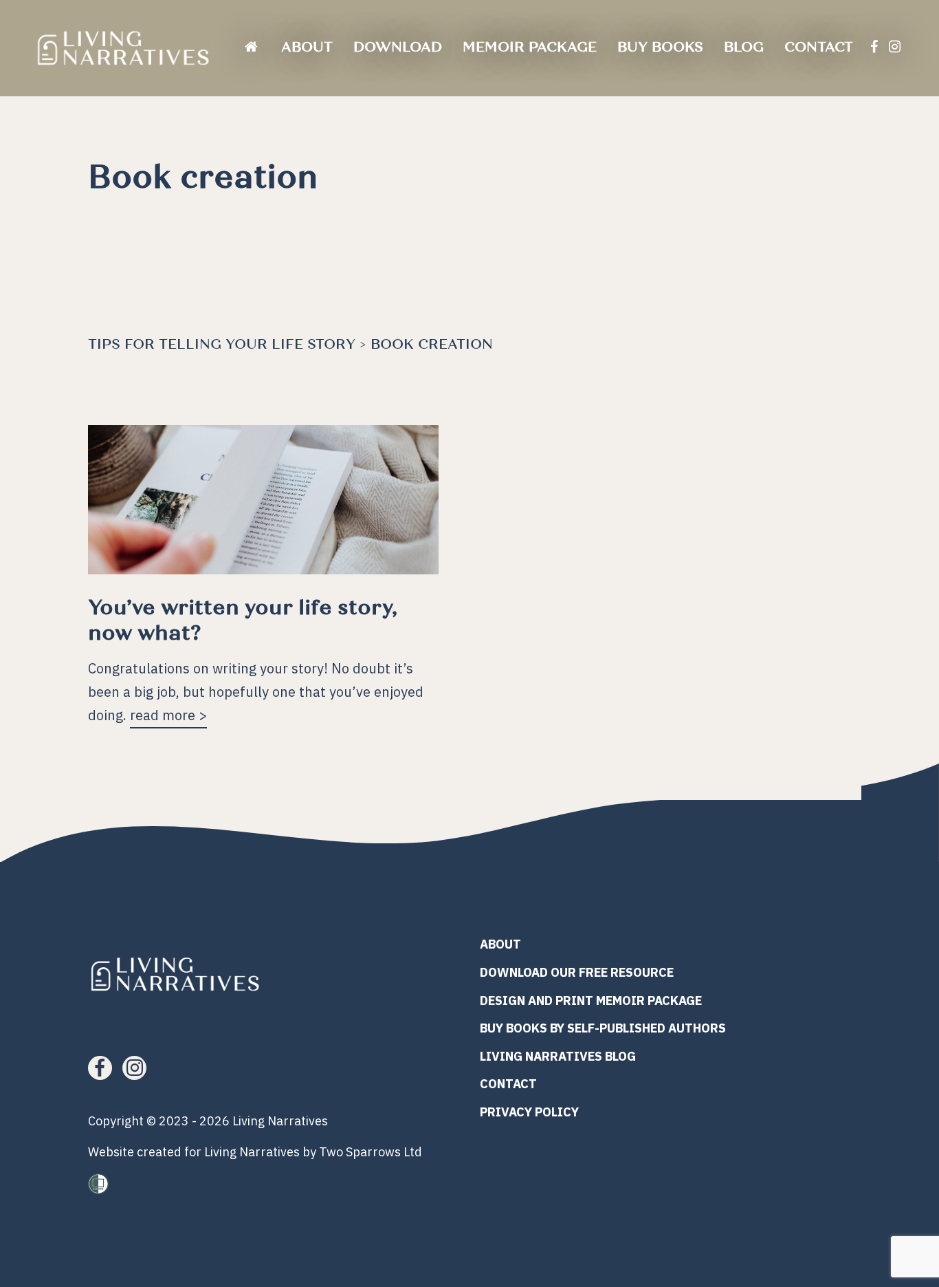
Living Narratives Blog (558, 1056)
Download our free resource (577, 972)
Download (397, 47)
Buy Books (660, 47)
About (307, 47)
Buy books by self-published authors (603, 1028)
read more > (168, 714)
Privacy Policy (529, 1112)
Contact (818, 47)
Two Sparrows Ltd (370, 1152)
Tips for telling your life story (221, 344)
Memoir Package (530, 47)
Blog (744, 47)
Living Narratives (280, 1121)
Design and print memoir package (591, 1000)
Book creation (432, 344)
